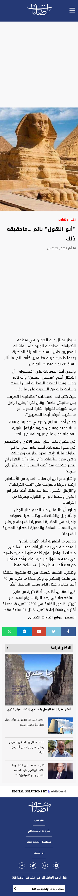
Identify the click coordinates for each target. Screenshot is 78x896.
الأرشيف (39, 852)
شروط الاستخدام (39, 830)
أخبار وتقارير (67, 219)
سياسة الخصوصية (39, 841)
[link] (22, 865)
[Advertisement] (39, 64)
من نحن (39, 819)
